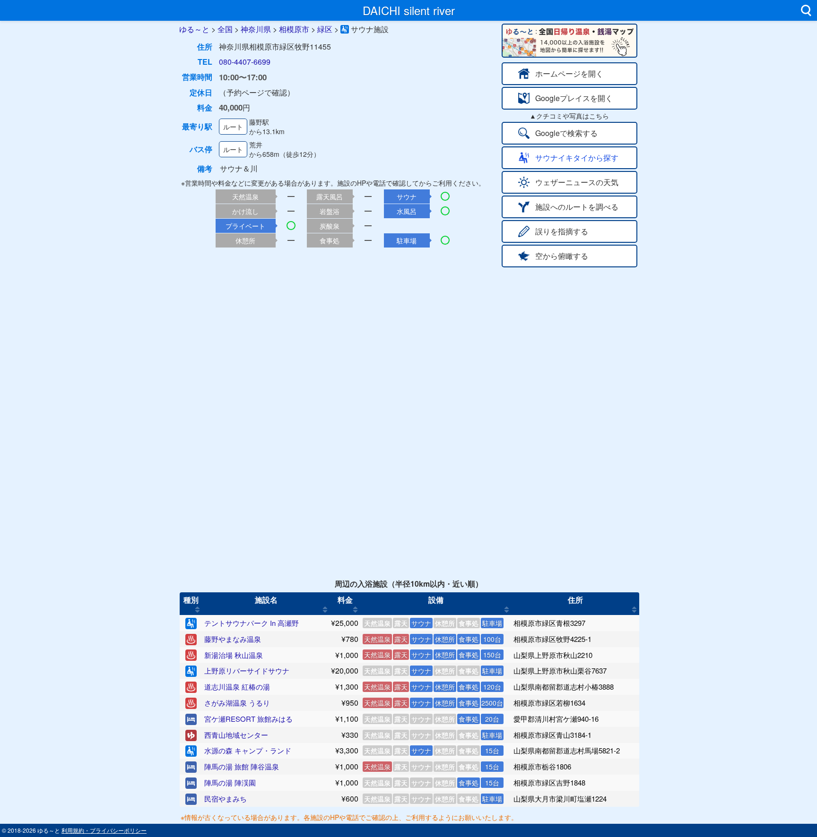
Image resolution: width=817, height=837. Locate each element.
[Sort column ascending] (197, 609)
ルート (233, 126)
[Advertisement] (408, 338)
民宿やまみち (225, 798)
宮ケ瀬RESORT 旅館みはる (248, 719)
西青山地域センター (236, 735)
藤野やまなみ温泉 (232, 639)
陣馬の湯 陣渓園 (230, 782)
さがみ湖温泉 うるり (237, 703)
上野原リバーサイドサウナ (246, 670)
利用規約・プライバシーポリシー (104, 830)
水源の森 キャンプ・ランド (247, 750)
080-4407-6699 (244, 61)
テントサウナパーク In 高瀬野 (251, 623)
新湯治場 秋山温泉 (233, 655)
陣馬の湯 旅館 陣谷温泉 (241, 766)
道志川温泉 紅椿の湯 (237, 687)
